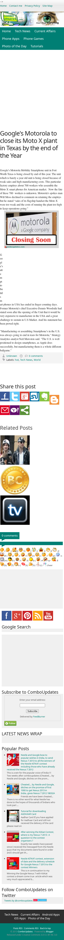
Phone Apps (10, 39)
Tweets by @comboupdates (18, 900)
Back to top (45, 928)
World (37, 359)
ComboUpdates (25, 931)
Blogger (50, 931)
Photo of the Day (14, 46)
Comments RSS (31, 928)
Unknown (12, 355)
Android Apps (51, 914)
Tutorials (37, 46)
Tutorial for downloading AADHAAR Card (33, 813)
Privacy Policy (32, 5)
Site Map (47, 5)
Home (3, 5)
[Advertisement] (32, 89)
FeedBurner (39, 716)
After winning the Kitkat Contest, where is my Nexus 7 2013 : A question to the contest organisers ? (37, 836)
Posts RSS (18, 928)
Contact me (15, 5)
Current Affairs (45, 31)
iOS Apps (20, 918)
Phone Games (34, 39)
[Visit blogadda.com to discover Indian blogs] (40, 900)
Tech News (22, 31)
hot (17, 359)
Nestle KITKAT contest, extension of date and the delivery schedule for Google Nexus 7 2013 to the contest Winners (37, 863)
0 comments (36, 355)
